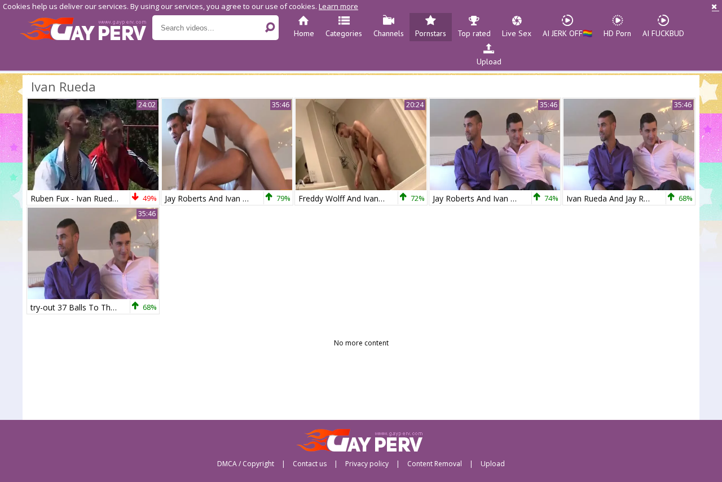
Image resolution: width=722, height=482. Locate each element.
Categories (343, 33)
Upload (489, 61)
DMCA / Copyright (245, 464)
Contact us (310, 464)
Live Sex (516, 33)
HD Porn (617, 33)
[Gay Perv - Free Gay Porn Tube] (86, 28)
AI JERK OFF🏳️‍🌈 (567, 33)
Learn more (338, 6)
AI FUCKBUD (663, 33)
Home (304, 33)
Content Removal (434, 464)
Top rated (474, 33)
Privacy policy (367, 464)
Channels (388, 33)
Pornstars (430, 33)
